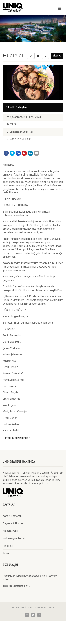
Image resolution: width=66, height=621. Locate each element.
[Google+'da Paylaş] (18, 153)
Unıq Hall (8, 545)
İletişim (7, 553)
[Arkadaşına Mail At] (36, 153)
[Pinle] (24, 153)
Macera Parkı (10, 530)
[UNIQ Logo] (22, 7)
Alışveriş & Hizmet (13, 523)
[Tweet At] (12, 153)
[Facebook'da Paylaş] (6, 153)
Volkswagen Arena (14, 538)
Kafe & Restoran (12, 515)
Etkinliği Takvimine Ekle (17, 438)
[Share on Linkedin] (30, 153)
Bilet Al (57, 55)
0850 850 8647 (21, 585)
